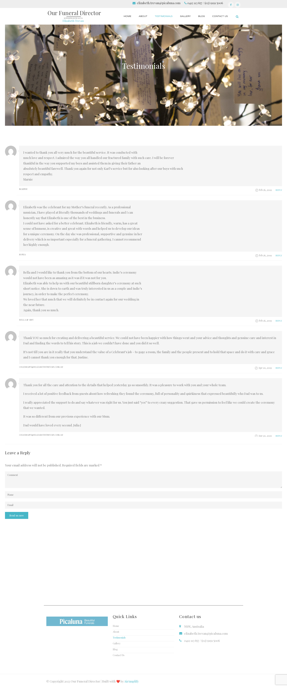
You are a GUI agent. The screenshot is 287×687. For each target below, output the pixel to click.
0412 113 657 (194, 3)
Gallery (116, 643)
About (116, 631)
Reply (279, 190)
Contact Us (118, 655)
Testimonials (119, 637)
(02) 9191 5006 (214, 3)
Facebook (231, 5)
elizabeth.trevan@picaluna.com (158, 3)
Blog (115, 649)
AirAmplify (131, 681)
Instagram (238, 5)
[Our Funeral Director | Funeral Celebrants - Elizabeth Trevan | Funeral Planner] (74, 16)
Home (116, 626)
